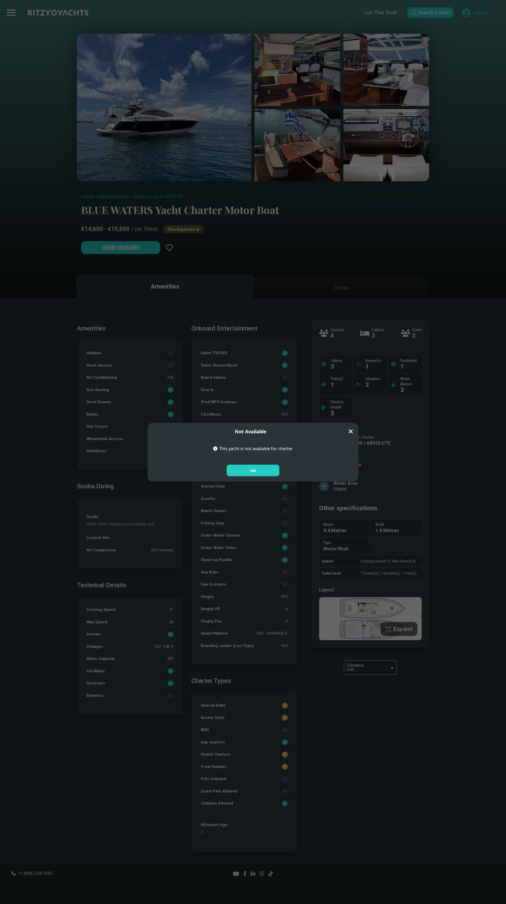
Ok (253, 470)
